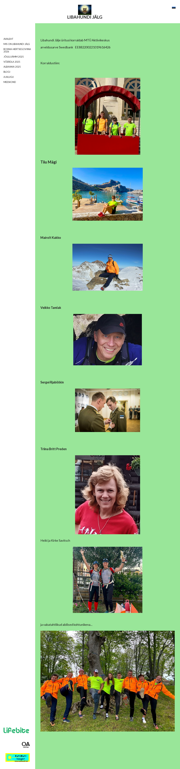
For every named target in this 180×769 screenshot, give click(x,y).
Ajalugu (9, 76)
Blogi (7, 71)
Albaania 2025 (12, 66)
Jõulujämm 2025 (14, 56)
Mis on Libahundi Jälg (17, 44)
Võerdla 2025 (12, 61)
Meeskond (10, 82)
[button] (174, 8)
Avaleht (8, 38)
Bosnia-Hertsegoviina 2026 (17, 50)
